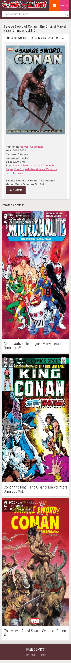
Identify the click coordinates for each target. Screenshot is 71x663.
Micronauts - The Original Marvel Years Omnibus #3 (33, 345)
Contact (30, 654)
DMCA (43, 654)
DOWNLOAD (15, 189)
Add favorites (19, 37)
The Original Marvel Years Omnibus (35, 169)
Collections (36, 146)
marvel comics (14, 172)
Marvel (24, 146)
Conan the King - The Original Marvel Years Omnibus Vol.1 (35, 489)
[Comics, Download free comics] (24, 7)
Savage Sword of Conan (27, 165)
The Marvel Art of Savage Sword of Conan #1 (35, 633)
